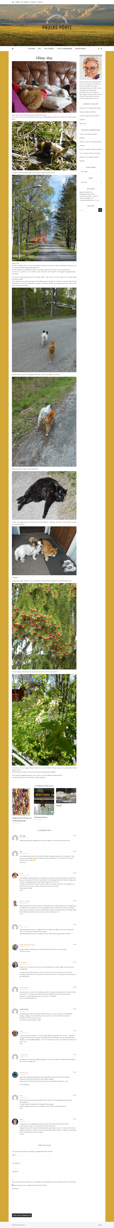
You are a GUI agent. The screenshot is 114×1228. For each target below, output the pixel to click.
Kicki (21, 1095)
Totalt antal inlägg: (85, 198)
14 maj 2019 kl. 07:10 (24, 1033)
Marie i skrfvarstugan (27, 945)
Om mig (17, 2)
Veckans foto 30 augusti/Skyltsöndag (90, 108)
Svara (74, 835)
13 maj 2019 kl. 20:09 (24, 875)
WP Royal (22, 1225)
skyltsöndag (49, 48)
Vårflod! (59, 806)
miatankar (23, 962)
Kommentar (15, 1188)
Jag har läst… (83, 123)
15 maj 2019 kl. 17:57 (24, 1121)
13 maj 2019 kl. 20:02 (24, 853)
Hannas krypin (84, 142)
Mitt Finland (25, 2)
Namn (14, 1155)
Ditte (21, 873)
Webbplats (15, 1171)
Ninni (21, 1119)
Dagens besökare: (85, 192)
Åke (81, 153)
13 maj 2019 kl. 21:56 (24, 964)
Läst (39, 48)
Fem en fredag (80, 48)
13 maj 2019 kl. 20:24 (24, 903)
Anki (21, 1031)
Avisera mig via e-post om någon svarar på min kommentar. (30, 1185)
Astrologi (33, 2)
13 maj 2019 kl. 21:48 (24, 926)
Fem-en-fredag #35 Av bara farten (89, 116)
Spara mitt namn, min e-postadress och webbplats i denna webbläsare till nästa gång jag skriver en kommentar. (44, 1182)
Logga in (100, 1225)
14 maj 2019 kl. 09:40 (24, 1074)
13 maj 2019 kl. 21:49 (24, 946)
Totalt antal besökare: (86, 196)
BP (20, 925)
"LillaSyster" (24, 1055)
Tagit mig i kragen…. (41, 817)
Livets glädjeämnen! (64, 48)
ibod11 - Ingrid (25, 901)
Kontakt (40, 2)
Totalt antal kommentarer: (87, 200)
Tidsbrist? (82, 119)
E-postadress (16, 1163)
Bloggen (31, 48)
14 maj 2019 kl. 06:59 (24, 1011)
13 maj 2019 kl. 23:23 (24, 989)
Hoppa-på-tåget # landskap (88, 112)
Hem (13, 2)
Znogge (82, 134)
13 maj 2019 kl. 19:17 (24, 837)
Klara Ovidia (24, 987)
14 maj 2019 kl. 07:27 (24, 1056)
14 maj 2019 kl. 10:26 (24, 1097)
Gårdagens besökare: (86, 194)
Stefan (81, 149)
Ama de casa (24, 1072)
